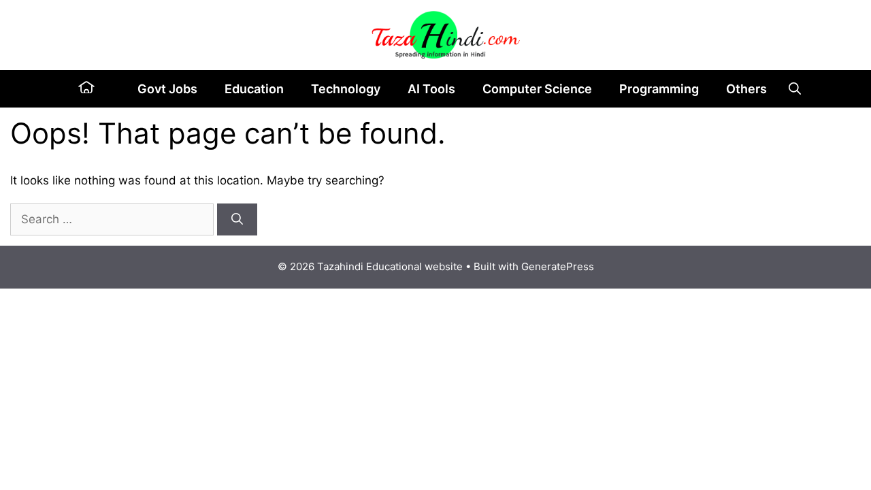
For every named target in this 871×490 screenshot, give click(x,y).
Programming (659, 89)
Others (746, 89)
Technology (345, 89)
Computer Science (537, 89)
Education (254, 89)
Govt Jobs (167, 89)
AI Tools (431, 89)
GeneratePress (557, 266)
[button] (794, 89)
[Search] (237, 219)
